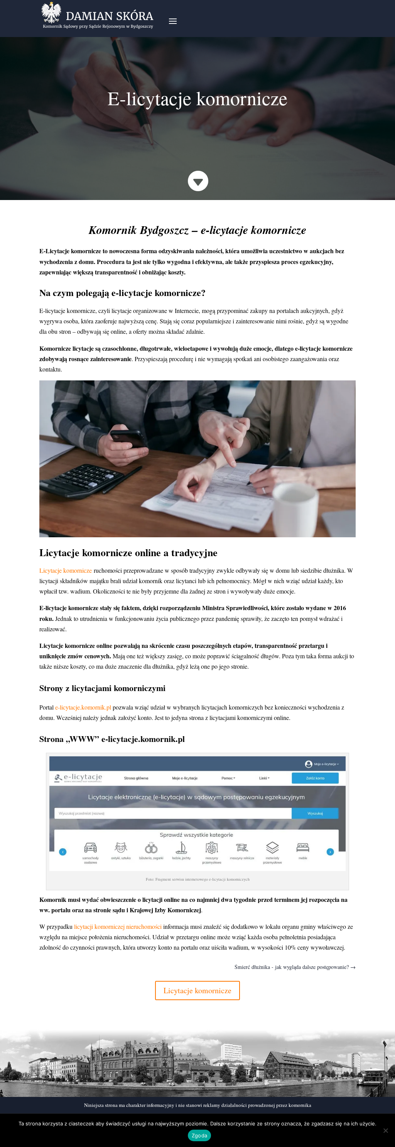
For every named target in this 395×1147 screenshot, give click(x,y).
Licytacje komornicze (197, 990)
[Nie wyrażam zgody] (385, 1130)
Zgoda (199, 1135)
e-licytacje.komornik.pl (83, 707)
